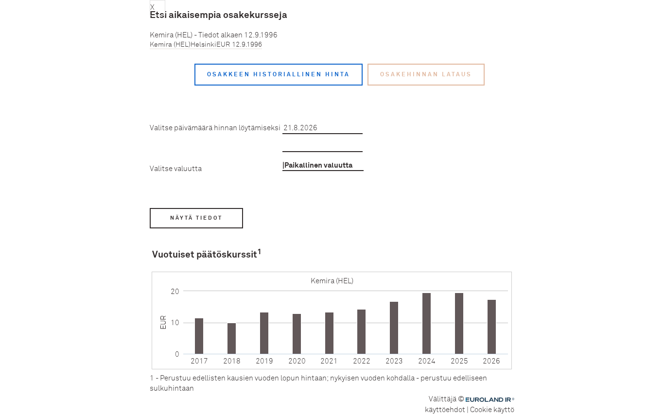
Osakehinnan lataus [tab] (426, 74)
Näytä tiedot (196, 218)
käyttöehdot (445, 410)
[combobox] (323, 165)
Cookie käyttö (492, 410)
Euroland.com (491, 400)
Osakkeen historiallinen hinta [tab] (278, 74)
